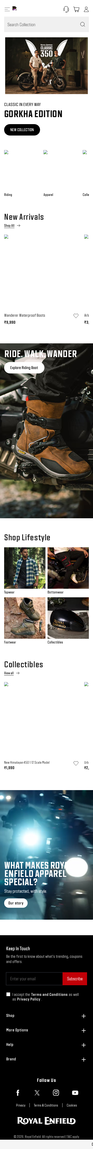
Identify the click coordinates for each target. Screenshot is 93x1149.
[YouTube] (75, 1093)
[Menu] (7, 9)
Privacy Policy (28, 999)
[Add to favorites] (76, 316)
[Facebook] (18, 1093)
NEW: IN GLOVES (41, 129)
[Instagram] (56, 1093)
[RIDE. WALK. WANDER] (46, 430)
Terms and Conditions (49, 994)
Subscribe (75, 978)
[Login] (86, 9)
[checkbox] (8, 994)
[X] (37, 1093)
